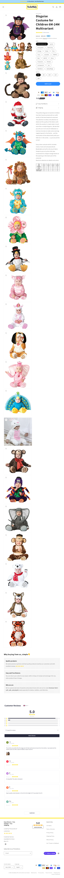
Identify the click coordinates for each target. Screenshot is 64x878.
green (51, 44)
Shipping (45, 38)
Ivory (39, 54)
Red (39, 58)
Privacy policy (41, 872)
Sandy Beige (50, 68)
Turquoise (40, 61)
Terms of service (49, 872)
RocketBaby (14, 872)
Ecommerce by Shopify (25, 872)
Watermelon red (42, 44)
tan (49, 65)
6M (38, 75)
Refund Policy (50, 839)
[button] (3, 7)
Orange (39, 51)
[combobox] (57, 730)
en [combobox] (26, 705)
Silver (52, 58)
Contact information (56, 874)
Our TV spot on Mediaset (53, 843)
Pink (53, 51)
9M (43, 75)
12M (55, 75)
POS (17, 872)
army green (41, 47)
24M (49, 75)
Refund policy (34, 872)
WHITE (45, 58)
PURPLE (55, 54)
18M (39, 78)
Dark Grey (50, 47)
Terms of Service (51, 829)
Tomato (49, 61)
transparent (41, 65)
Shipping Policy (50, 836)
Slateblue (40, 68)
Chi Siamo (49, 825)
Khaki (46, 51)
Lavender (46, 54)
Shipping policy (57, 872)
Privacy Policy (50, 832)
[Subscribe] (30, 853)
